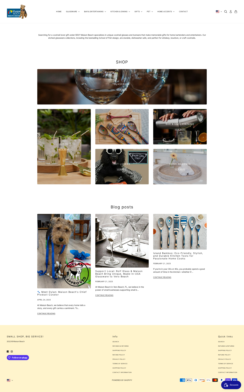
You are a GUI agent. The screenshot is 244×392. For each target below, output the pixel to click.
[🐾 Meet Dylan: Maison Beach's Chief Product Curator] (64, 251)
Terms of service (120, 363)
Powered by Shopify (122, 380)
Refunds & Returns (121, 346)
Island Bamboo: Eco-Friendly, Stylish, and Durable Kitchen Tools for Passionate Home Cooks (178, 256)
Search (116, 341)
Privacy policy (119, 359)
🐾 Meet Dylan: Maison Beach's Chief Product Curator (62, 293)
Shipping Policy (119, 350)
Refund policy (119, 355)
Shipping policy (119, 368)
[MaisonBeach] (17, 12)
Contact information (122, 372)
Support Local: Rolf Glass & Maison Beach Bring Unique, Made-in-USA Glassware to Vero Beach (119, 274)
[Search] (225, 11)
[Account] (230, 11)
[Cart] (235, 11)
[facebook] (8, 351)
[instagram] (12, 351)
